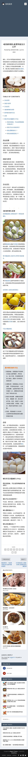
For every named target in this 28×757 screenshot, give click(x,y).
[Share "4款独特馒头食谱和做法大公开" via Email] (12, 552)
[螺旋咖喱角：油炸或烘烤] (14, 599)
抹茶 (9, 249)
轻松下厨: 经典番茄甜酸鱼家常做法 (15, 712)
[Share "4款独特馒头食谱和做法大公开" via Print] (15, 552)
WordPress (14, 753)
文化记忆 (6, 106)
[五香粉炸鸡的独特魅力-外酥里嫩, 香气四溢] (4, 695)
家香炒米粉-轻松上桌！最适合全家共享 (16, 688)
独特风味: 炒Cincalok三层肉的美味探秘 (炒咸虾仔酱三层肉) (16, 701)
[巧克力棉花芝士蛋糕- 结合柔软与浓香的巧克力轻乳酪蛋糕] (4, 684)
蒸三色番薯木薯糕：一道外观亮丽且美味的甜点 (15, 706)
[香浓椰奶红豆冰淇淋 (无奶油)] (14, 580)
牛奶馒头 (15, 244)
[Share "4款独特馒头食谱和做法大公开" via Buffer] (19, 549)
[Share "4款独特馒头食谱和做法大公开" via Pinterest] (14, 549)
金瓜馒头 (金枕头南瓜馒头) (10, 290)
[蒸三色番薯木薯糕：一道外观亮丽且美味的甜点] (4, 707)
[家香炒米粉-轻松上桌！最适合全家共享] (4, 689)
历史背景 (6, 100)
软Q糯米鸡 (5, 627)
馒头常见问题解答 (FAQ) (11, 119)
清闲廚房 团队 (15, 50)
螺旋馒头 (8, 244)
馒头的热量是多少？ (13, 133)
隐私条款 (9, 755)
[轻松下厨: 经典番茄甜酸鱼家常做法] (4, 713)
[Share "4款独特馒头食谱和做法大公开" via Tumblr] (11, 549)
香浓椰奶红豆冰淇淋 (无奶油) (9, 588)
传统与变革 (7, 103)
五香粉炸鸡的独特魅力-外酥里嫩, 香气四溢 (15, 695)
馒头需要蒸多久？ (12, 130)
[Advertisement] (14, 23)
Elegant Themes (14, 751)
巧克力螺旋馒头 (7, 329)
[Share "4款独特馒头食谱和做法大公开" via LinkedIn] (16, 549)
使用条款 (14, 755)
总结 (5, 116)
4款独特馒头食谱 (9, 109)
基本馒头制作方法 (9, 113)
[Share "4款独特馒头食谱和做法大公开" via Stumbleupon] (22, 549)
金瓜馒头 (8, 319)
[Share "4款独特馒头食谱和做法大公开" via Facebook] (5, 549)
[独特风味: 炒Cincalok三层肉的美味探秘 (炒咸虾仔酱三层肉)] (4, 701)
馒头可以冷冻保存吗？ (13, 127)
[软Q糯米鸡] (14, 618)
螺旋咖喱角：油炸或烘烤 (8, 608)
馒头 (22, 444)
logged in (12, 657)
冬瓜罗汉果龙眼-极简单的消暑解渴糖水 (12, 646)
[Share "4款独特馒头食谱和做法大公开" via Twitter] (8, 549)
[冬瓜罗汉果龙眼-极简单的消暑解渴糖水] (14, 637)
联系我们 (4, 755)
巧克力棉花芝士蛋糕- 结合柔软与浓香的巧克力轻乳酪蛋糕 (16, 683)
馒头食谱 (21, 69)
